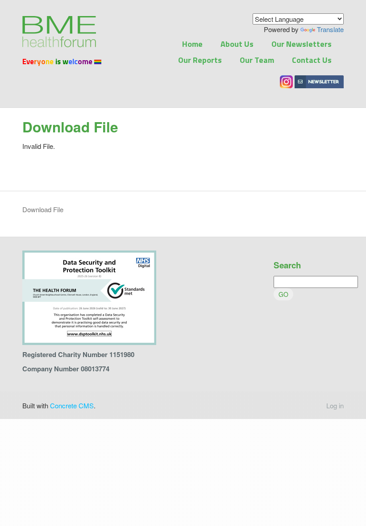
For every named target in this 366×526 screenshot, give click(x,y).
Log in (335, 405)
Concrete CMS (72, 405)
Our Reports (200, 60)
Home (192, 44)
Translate (330, 29)
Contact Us (312, 60)
